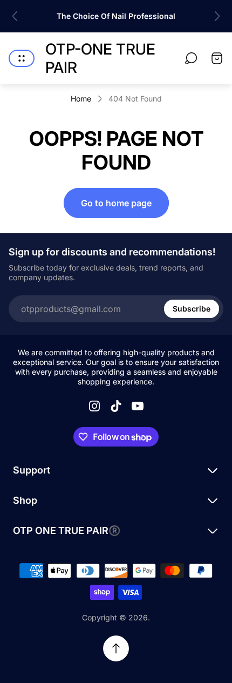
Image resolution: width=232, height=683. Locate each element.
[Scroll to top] (116, 648)
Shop (25, 500)
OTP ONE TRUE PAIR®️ (66, 530)
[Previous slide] (15, 16)
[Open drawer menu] (22, 58)
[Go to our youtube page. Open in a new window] (137, 406)
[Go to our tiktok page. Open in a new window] (116, 406)
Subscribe (191, 308)
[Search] (191, 58)
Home (81, 98)
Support (31, 470)
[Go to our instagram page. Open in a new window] (94, 406)
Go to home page (116, 203)
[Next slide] (216, 16)
